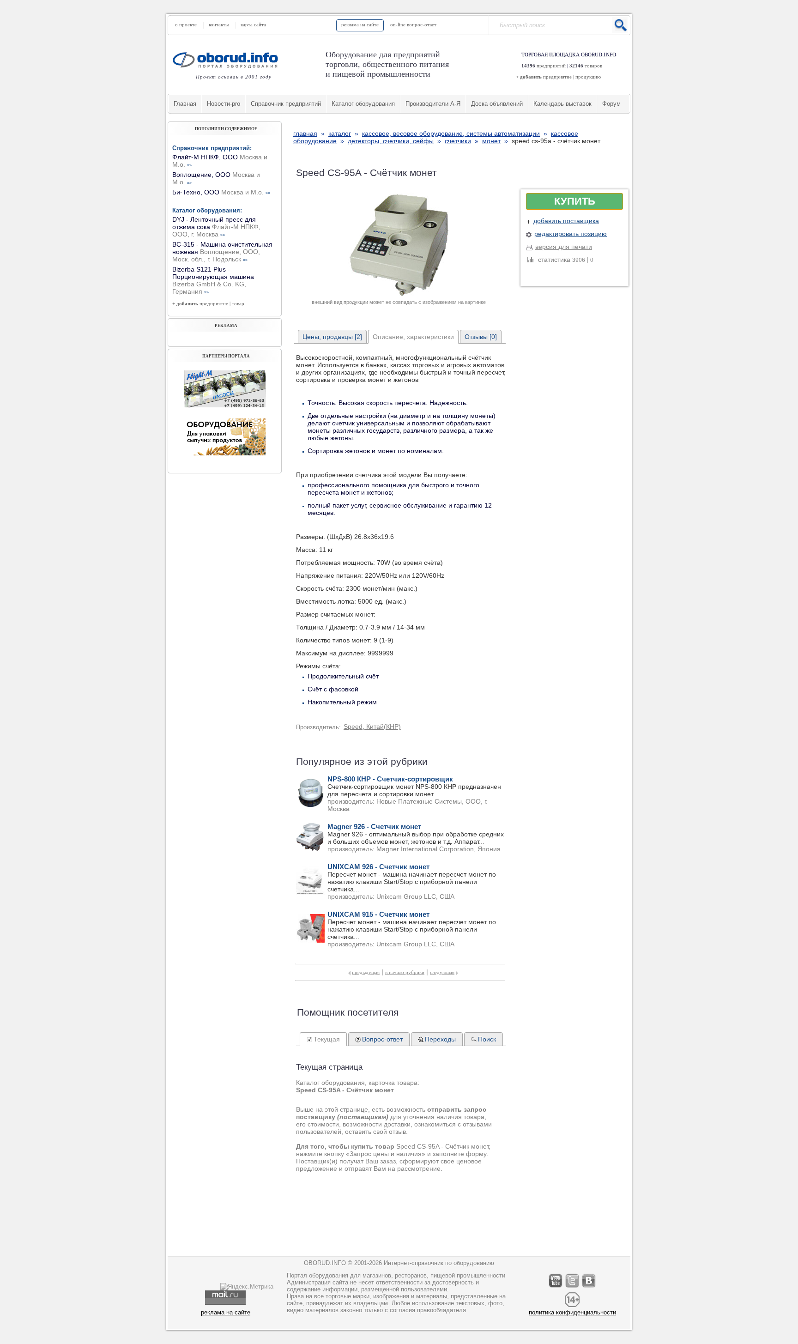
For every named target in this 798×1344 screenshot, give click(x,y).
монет (491, 141)
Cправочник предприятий (286, 103)
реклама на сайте (360, 24)
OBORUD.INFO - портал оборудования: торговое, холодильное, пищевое (228, 60)
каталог (339, 133)
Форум (611, 103)
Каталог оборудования (363, 103)
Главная (185, 103)
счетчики (458, 141)
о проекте (186, 24)
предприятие (557, 76)
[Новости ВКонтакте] (589, 1287)
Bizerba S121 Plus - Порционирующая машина (213, 280)
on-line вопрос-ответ (413, 24)
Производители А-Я (432, 103)
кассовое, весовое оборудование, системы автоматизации (451, 133)
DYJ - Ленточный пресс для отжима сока (216, 227)
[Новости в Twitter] (572, 1287)
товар (238, 303)
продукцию (588, 76)
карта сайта (253, 24)
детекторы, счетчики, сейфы (391, 141)
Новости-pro (223, 103)
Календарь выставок (562, 103)
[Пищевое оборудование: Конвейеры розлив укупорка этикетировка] (225, 405)
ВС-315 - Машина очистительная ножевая (222, 252)
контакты (219, 24)
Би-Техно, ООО (221, 192)
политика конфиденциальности (572, 1312)
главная (305, 133)
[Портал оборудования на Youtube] (556, 1287)
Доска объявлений (497, 103)
